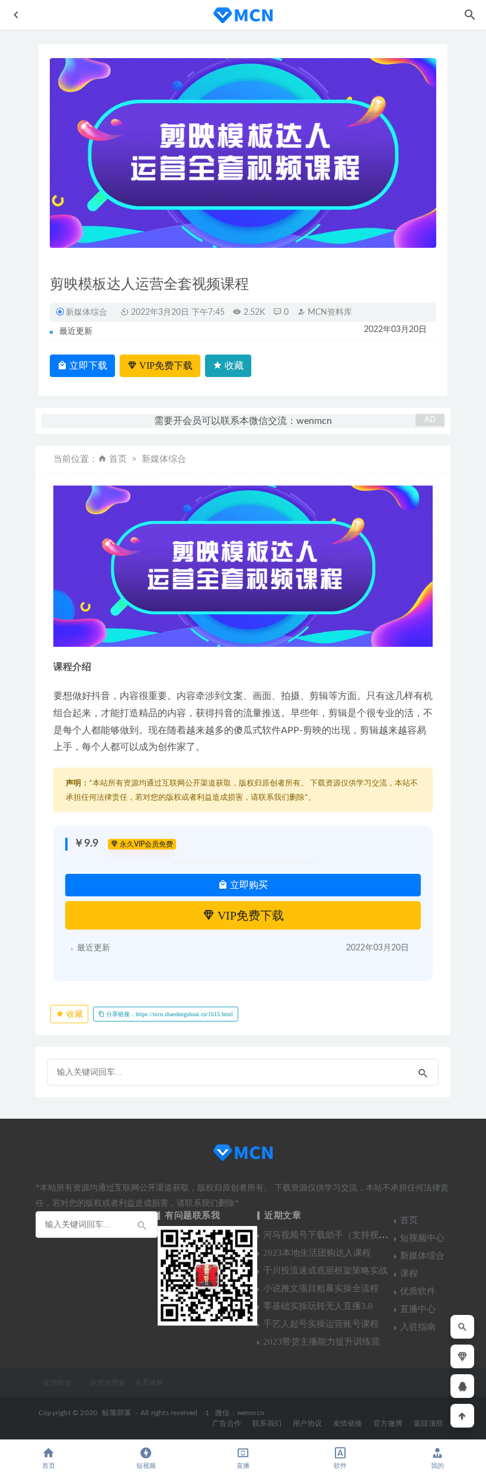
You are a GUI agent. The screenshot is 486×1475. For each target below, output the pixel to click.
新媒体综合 (86, 312)
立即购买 (248, 885)
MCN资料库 (328, 312)
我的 (437, 1466)
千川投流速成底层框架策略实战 (325, 1270)
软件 (340, 1466)
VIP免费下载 (165, 365)
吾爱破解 (149, 1382)
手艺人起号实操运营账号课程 (321, 1324)
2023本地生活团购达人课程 (317, 1252)
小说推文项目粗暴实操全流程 (321, 1288)
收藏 (233, 365)
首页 (118, 459)
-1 (206, 1412)
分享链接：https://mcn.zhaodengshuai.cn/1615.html (168, 1014)
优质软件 (418, 1291)
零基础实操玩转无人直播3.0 (318, 1306)
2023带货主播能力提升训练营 (321, 1341)
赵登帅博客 (108, 1382)
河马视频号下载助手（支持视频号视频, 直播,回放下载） (373, 1235)
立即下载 (87, 365)
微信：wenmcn (239, 1412)
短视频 (146, 1466)
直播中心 (418, 1309)
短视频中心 (422, 1238)
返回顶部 (428, 1423)
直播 (243, 1466)
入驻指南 (418, 1327)
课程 (409, 1273)
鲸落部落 (116, 1412)
